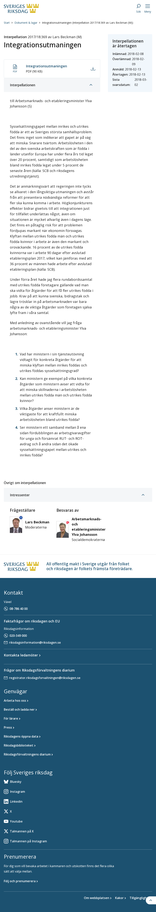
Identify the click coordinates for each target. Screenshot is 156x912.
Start (7, 22)
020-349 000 (18, 636)
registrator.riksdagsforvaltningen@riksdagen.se (44, 678)
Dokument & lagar (25, 22)
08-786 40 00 (19, 609)
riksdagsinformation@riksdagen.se (35, 642)
